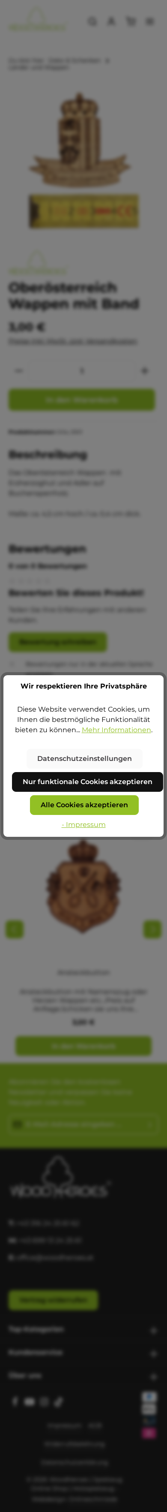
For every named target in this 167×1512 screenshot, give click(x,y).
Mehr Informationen (116, 730)
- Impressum (84, 825)
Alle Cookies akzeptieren (84, 805)
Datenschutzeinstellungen (84, 758)
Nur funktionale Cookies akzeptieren (87, 782)
